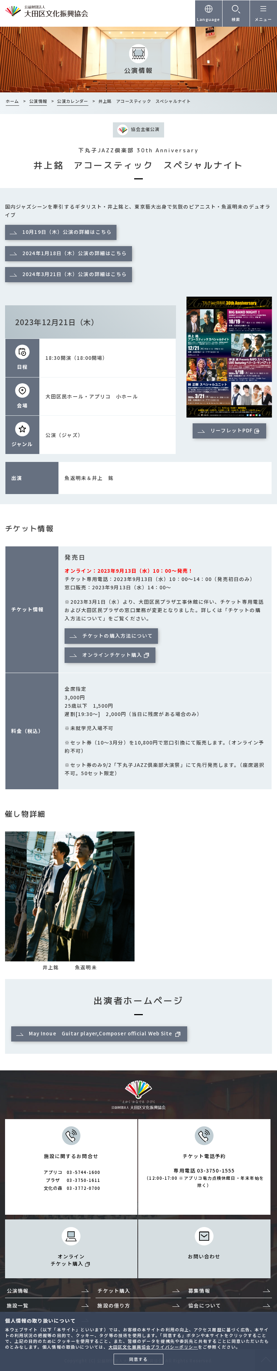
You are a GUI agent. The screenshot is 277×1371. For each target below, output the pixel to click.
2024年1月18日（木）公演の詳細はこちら (74, 253)
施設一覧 (17, 1305)
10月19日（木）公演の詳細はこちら (67, 231)
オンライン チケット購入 (67, 1260)
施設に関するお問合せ (72, 1171)
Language (208, 19)
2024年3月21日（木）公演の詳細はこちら (74, 274)
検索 (236, 19)
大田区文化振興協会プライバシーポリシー (153, 1347)
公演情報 (17, 1290)
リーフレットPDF (231, 430)
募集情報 (199, 1290)
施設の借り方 (113, 1305)
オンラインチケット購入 (112, 654)
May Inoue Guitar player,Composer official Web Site (101, 1033)
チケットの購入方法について (117, 635)
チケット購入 (113, 1290)
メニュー (263, 19)
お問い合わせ (204, 1256)
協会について (204, 1305)
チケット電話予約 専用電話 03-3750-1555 (204, 1170)
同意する (138, 1359)
